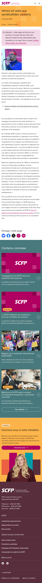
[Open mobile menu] (39, 3)
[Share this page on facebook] (8, 236)
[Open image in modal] (21, 59)
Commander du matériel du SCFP (13, 552)
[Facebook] (3, 563)
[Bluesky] (7, 563)
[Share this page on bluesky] (3, 236)
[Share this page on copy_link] (19, 236)
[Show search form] (35, 3)
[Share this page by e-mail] (24, 236)
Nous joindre (6, 529)
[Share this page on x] (13, 236)
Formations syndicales (9, 544)
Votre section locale (8, 540)
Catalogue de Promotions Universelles (15, 548)
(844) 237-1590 (15, 508)
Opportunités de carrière (10, 525)
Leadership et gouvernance (11, 521)
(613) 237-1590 (15, 504)
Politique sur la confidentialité (10, 578)
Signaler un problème (28, 578)
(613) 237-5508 (16, 506)
